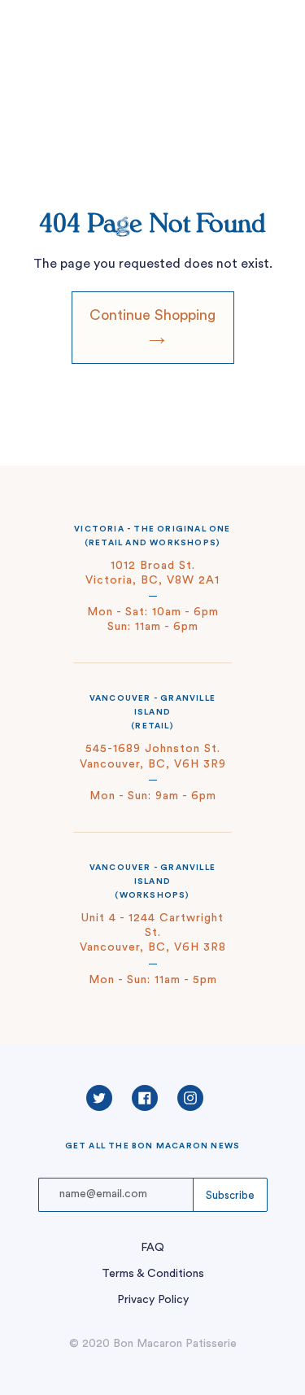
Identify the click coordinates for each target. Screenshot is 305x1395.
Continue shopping (152, 315)
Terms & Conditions (153, 1273)
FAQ (152, 1247)
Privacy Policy (153, 1299)
